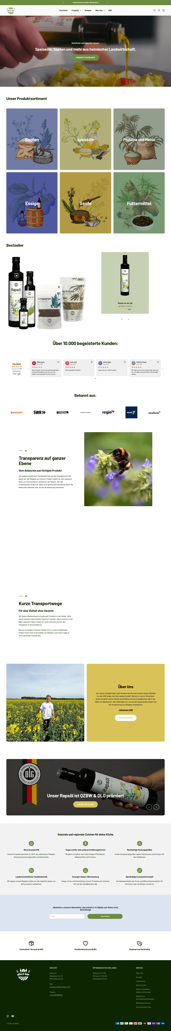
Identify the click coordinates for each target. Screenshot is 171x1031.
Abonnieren (104, 523)
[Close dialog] (122, 489)
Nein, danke (104, 529)
